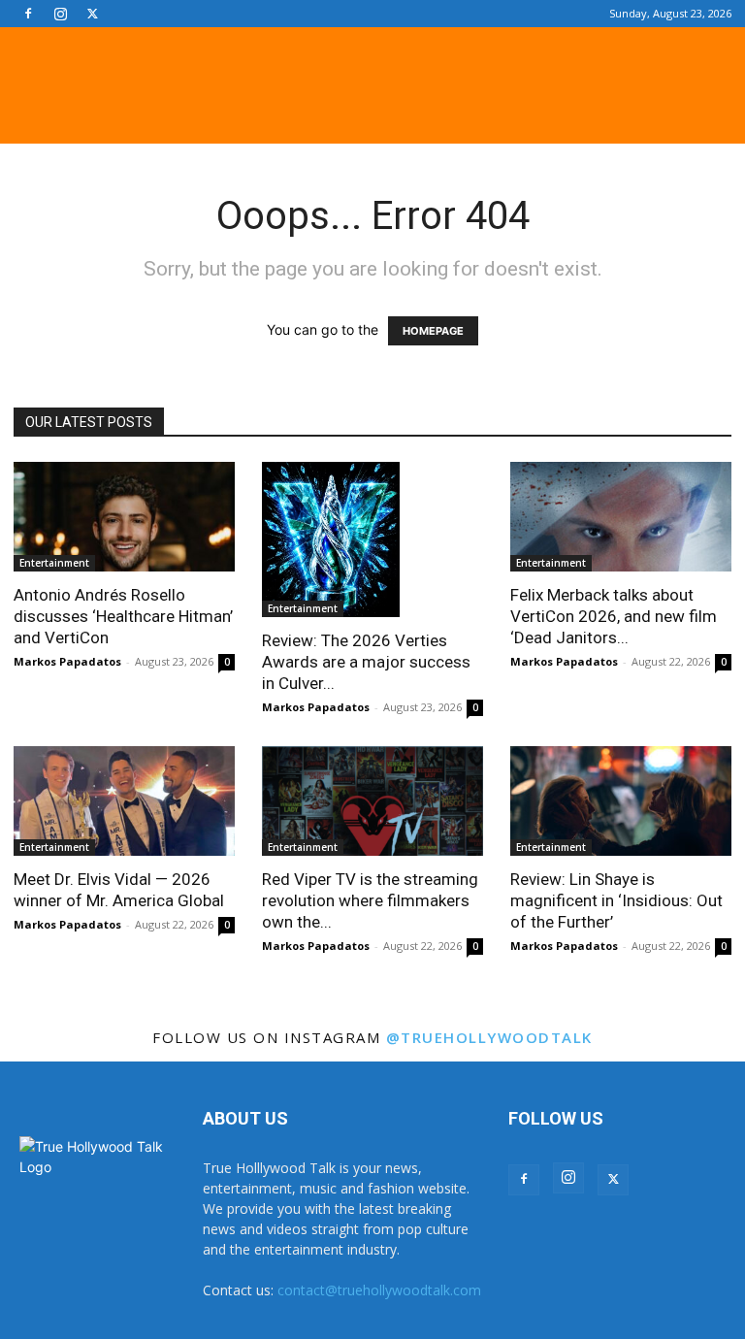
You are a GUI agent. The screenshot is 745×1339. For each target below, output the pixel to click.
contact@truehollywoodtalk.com (379, 1290)
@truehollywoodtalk (489, 1037)
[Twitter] (92, 13)
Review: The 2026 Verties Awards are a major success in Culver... (366, 662)
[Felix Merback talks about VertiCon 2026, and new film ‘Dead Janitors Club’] (620, 517)
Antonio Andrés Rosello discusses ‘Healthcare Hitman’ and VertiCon (123, 616)
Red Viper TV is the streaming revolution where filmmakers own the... (370, 900)
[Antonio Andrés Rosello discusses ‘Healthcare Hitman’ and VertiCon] (124, 517)
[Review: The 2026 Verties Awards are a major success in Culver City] (372, 539)
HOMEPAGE (433, 331)
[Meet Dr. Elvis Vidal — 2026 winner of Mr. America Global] (124, 801)
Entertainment (54, 563)
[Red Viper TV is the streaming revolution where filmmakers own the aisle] (372, 801)
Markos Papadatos (67, 661)
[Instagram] (60, 13)
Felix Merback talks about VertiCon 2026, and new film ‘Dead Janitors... (613, 616)
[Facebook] (28, 13)
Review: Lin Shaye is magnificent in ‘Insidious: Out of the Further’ (616, 900)
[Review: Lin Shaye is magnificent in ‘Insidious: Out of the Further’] (620, 801)
